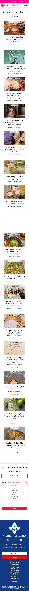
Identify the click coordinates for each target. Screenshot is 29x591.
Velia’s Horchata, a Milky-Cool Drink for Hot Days (14, 202)
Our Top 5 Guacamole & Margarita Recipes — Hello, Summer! (14, 251)
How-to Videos (14, 575)
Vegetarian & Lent (14, 566)
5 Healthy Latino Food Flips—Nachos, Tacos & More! (14, 277)
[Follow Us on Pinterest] (16, 540)
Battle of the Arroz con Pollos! (14, 568)
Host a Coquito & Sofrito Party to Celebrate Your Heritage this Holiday (14, 303)
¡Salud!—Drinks (14, 570)
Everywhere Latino (19, 281)
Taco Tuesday (14, 576)
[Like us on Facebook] (12, 540)
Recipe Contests (14, 578)
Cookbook (14, 582)
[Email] (21, 540)
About (14, 580)
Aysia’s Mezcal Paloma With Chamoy (14, 388)
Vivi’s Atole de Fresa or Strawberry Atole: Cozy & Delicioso (14, 149)
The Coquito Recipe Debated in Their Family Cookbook (14, 359)
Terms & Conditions (14, 588)
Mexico (19, 44)
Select (14, 508)
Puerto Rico (18, 73)
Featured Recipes (14, 564)
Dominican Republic (19, 450)
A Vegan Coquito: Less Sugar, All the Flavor (14, 331)
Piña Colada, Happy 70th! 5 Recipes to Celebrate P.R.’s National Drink (14, 68)
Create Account (18, 1)
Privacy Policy (23, 587)
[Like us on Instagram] (8, 540)
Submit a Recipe (15, 16)
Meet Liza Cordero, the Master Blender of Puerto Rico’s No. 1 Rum (14, 122)
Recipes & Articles (14, 562)
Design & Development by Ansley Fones (11, 587)
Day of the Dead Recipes (14, 572)
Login (26, 1)
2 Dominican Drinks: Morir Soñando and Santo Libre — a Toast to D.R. (14, 445)
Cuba (19, 420)
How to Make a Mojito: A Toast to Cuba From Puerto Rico (14, 416)
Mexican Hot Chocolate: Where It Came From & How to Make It (14, 39)
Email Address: (14, 553)
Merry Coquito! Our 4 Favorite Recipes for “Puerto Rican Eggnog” (14, 95)
